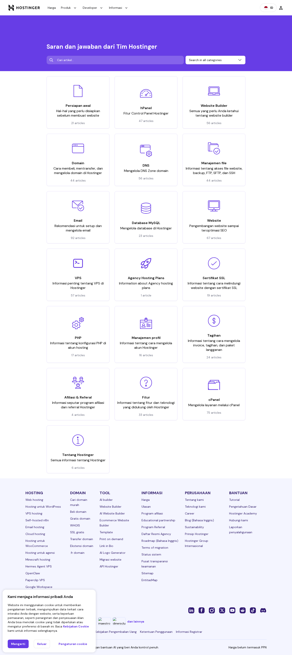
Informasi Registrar (189, 632)
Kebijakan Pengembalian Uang (116, 632)
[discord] (263, 610)
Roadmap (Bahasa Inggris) (160, 541)
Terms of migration (155, 547)
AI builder (106, 500)
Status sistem (151, 554)
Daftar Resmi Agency (156, 534)
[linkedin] (191, 610)
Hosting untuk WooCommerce (36, 543)
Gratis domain (80, 518)
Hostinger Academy (243, 513)
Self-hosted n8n (37, 520)
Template (106, 532)
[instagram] (211, 610)
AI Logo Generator (112, 553)
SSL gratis (77, 532)
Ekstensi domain (81, 546)
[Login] (280, 7)
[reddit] (242, 610)
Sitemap (147, 573)
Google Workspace (38, 587)
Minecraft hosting (37, 559)
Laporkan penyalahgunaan (240, 529)
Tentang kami (194, 500)
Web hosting (34, 500)
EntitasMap (150, 580)
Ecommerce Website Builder (114, 522)
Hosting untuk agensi (40, 553)
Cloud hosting (35, 534)
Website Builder (110, 506)
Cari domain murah (78, 502)
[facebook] (201, 610)
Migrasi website (110, 559)
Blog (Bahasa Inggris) (199, 520)
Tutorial (234, 500)
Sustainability (194, 527)
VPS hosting (33, 513)
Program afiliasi (152, 513)
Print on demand (111, 539)
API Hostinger (109, 566)
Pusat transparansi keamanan (155, 563)
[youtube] (232, 610)
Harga (52, 8)
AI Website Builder (112, 513)
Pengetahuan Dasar (243, 506)
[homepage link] (24, 7)
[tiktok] (252, 610)
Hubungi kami (238, 520)
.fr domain (77, 553)
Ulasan (146, 506)
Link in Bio (106, 546)
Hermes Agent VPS (38, 566)
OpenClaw (32, 573)
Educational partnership (158, 520)
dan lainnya (135, 621)
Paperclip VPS (35, 580)
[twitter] (222, 610)
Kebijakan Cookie (76, 626)
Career (189, 513)
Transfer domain (81, 539)
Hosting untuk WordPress (43, 506)
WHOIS (75, 525)
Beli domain (78, 512)
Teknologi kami (195, 506)
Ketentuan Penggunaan (156, 632)
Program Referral (153, 527)
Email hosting (34, 527)
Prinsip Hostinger (196, 534)
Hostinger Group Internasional (196, 543)
